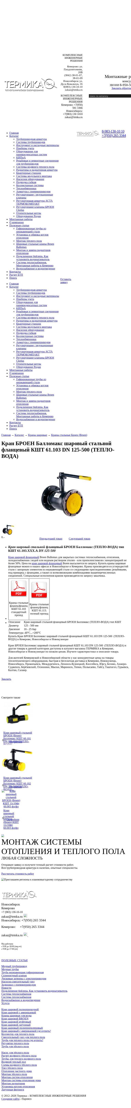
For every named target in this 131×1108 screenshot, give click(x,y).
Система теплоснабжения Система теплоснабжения (16, 996)
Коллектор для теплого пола (17, 1034)
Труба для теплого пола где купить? (22, 1040)
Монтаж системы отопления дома (21, 1080)
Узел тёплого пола (12, 1068)
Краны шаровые (37, 435)
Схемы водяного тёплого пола (19, 1064)
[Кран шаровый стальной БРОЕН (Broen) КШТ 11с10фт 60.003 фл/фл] (11, 806)
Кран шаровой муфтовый (16, 1021)
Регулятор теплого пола (15, 1043)
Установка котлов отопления (18, 1086)
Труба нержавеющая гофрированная (22, 972)
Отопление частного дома (16, 1071)
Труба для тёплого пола (15, 1046)
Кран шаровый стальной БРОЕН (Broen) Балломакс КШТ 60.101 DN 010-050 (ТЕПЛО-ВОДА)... (17, 738)
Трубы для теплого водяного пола (21, 1058)
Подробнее (15, 741)
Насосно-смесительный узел (17, 981)
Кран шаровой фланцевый (23, 557)
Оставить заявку (65, 281)
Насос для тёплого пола (15, 1052)
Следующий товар (79, 538)
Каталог (14, 136)
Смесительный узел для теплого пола (23, 1037)
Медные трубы (10, 969)
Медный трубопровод (14, 966)
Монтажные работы (21, 219)
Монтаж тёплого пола (14, 1074)
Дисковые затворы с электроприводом (23, 978)
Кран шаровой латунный (16, 1024)
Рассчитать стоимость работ (17, 873)
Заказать (6, 679)
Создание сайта (10, 1098)
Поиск (13, 277)
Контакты (15, 271)
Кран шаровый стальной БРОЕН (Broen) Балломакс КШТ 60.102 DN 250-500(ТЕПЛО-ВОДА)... (17, 783)
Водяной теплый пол (13, 1061)
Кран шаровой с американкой (18, 1012)
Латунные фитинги (12, 1089)
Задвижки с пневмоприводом (18, 984)
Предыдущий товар (50, 538)
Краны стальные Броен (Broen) (69, 435)
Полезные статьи (19, 225)
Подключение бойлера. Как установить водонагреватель (34, 990)
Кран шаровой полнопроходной (20, 1009)
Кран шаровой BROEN (14, 1018)
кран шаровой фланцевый (47, 563)
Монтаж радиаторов (13, 1083)
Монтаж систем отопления (17, 1077)
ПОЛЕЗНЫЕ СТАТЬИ (14, 960)
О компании (16, 222)
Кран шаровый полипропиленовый (22, 1027)
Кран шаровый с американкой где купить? (26, 1031)
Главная (6, 435)
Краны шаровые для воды (16, 1015)
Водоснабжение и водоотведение (20, 1000)
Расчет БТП (16, 274)
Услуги (5, 1003)
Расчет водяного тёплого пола (19, 1055)
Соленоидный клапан (14, 975)
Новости (6, 987)
